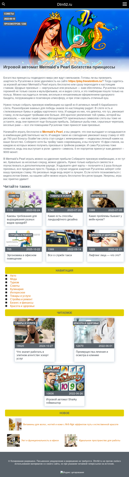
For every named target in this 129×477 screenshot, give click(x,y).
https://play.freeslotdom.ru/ (85, 81)
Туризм (14, 282)
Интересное (17, 292)
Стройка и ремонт (21, 299)
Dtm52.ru (64, 4)
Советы (9, 13)
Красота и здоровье (22, 306)
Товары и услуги (20, 296)
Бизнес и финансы (21, 302)
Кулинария (17, 289)
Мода (13, 279)
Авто (13, 275)
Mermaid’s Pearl (52, 132)
